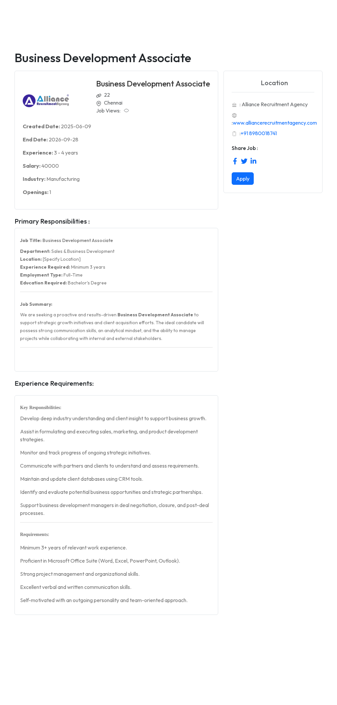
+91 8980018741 (259, 133)
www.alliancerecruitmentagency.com (275, 122)
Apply (242, 178)
